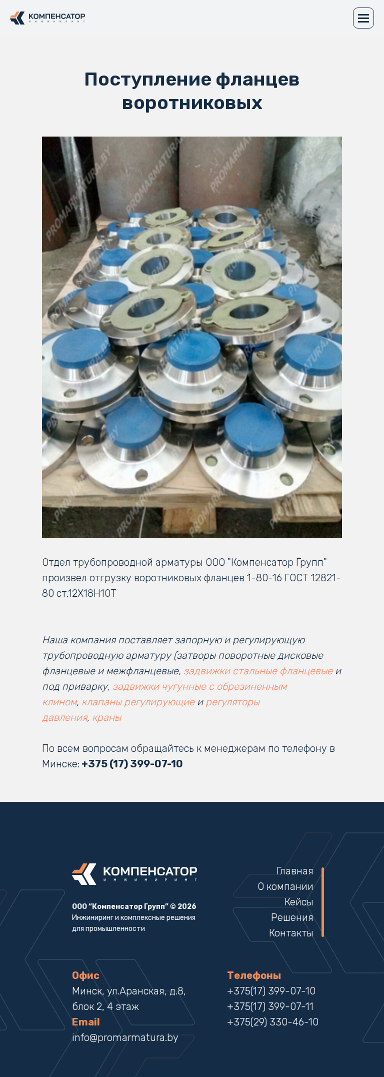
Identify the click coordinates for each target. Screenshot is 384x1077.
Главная (295, 871)
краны (108, 717)
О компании (286, 886)
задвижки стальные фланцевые (258, 671)
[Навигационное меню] (363, 18)
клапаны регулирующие (138, 702)
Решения (292, 917)
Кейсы (299, 902)
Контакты (291, 933)
